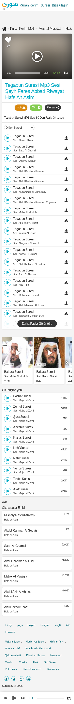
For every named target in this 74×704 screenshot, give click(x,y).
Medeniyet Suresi (35, 641)
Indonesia (10, 632)
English (31, 625)
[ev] (4, 28)
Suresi (45, 5)
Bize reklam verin (32, 669)
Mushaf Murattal (50, 28)
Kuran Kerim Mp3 (22, 28)
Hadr (35, 662)
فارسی (57, 625)
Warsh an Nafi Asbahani (38, 648)
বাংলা (68, 625)
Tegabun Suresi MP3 (17, 117)
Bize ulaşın (60, 5)
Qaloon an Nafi (13, 655)
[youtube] (28, 678)
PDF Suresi (11, 669)
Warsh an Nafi (12, 648)
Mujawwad (55, 655)
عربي (20, 625)
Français (44, 625)
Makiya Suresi (12, 641)
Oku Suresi (50, 662)
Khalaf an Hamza (35, 655)
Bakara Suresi (13, 371)
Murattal (23, 662)
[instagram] (21, 678)
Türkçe (8, 625)
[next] (66, 361)
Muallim (9, 662)
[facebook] (6, 678)
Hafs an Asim (57, 641)
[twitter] (13, 678)
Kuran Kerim (29, 5)
